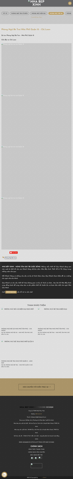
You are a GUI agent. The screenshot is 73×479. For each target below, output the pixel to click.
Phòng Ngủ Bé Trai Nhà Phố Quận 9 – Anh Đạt (16, 362)
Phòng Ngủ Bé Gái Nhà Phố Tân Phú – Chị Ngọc (16, 329)
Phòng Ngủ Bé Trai (10, 257)
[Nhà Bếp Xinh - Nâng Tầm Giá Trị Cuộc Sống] (36, 3)
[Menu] (70, 3)
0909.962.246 (11, 292)
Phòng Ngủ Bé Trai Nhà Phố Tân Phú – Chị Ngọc (53, 329)
